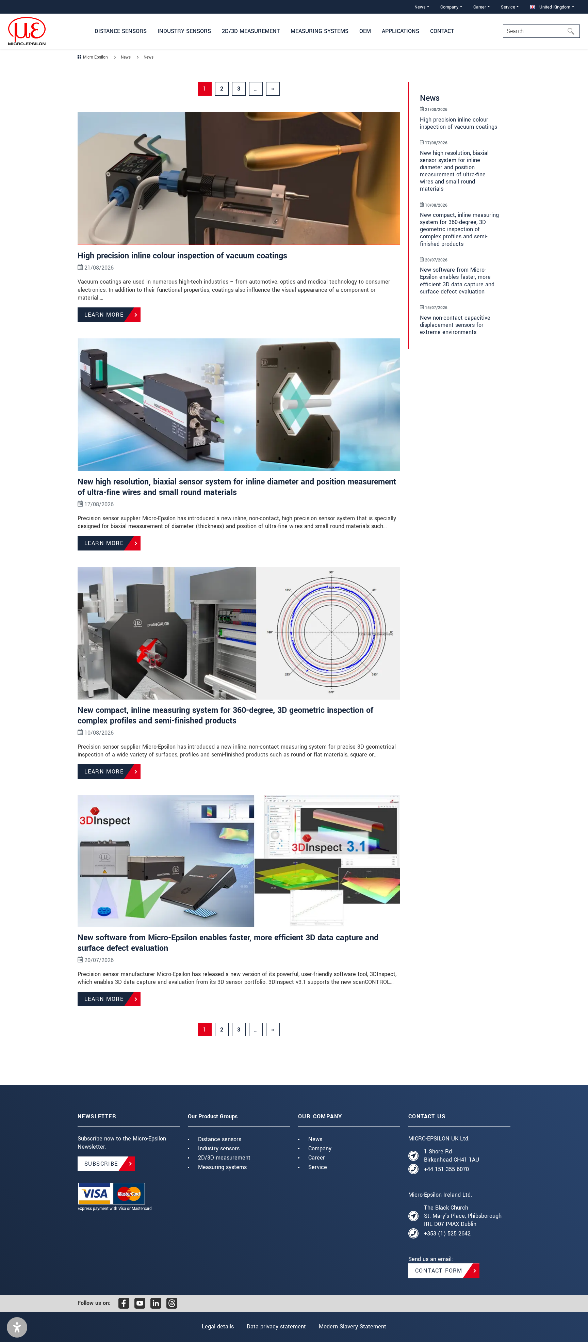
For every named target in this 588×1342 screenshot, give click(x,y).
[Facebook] (123, 1303)
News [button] (420, 7)
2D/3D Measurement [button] (251, 31)
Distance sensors (219, 1139)
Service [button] (508, 7)
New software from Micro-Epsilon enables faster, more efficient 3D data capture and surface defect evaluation (228, 943)
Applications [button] (400, 31)
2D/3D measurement (224, 1157)
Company (319, 1148)
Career (316, 1157)
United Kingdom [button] (554, 7)
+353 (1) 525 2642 (447, 1233)
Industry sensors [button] (184, 31)
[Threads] (171, 1303)
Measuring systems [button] (319, 31)
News (315, 1139)
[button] (17, 1327)
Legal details (218, 1326)
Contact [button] (442, 31)
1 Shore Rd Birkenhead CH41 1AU (451, 1156)
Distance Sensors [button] (121, 31)
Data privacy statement (276, 1326)
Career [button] (479, 7)
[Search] (573, 31)
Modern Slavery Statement (352, 1326)
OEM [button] (365, 31)
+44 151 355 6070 (446, 1169)
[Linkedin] (155, 1303)
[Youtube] (139, 1303)
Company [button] (449, 7)
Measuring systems (222, 1167)
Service (317, 1167)
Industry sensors (219, 1148)
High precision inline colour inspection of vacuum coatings (182, 255)
